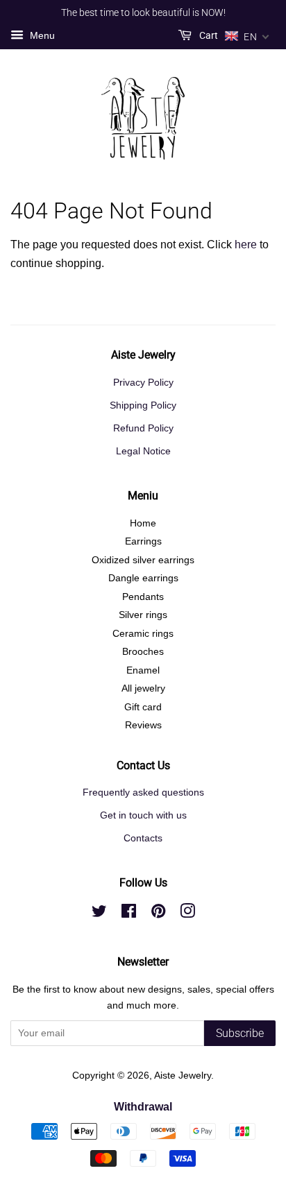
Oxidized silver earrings (143, 560)
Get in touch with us (143, 815)
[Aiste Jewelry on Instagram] (187, 914)
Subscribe (240, 1033)
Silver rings (143, 615)
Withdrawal (143, 1107)
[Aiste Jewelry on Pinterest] (158, 914)
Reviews (143, 725)
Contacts (143, 838)
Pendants (143, 597)
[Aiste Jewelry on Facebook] (129, 914)
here (246, 244)
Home (143, 523)
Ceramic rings (143, 633)
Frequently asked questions (143, 792)
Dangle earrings (143, 578)
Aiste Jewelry (182, 1075)
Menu (41, 35)
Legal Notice (143, 451)
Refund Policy (143, 428)
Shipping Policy (143, 405)
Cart (207, 35)
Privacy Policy (143, 382)
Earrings (143, 541)
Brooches (143, 651)
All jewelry (143, 688)
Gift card (143, 707)
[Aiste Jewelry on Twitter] (99, 914)
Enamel (143, 670)
